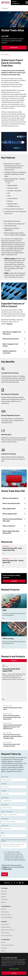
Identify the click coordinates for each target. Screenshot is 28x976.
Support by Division (6, 927)
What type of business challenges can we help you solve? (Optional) (13, 840)
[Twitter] (11, 883)
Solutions (5, 8)
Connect (9, 324)
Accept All (14, 973)
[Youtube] (20, 883)
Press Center (4, 899)
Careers (3, 942)
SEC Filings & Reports (6, 917)
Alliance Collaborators (6, 935)
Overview (3, 909)
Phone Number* (4, 804)
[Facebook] (14, 883)
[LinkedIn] (22, 883)
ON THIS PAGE (5, 54)
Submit (4, 874)
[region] (14, 964)
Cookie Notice (10, 965)
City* (2, 832)
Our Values (4, 891)
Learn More (14, 581)
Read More (14, 660)
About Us (3, 902)
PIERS (6, 273)
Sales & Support (5, 924)
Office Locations (5, 932)
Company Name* (5, 797)
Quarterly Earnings (5, 914)
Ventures (3, 896)
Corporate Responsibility (7, 945)
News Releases (5, 912)
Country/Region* (5, 818)
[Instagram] (17, 883)
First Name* (4, 783)
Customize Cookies (14, 968)
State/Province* (4, 825)
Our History (4, 894)
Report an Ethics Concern (7, 930)
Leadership (4, 948)
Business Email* (4, 776)
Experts (3, 950)
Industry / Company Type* (7, 811)
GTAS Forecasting (9, 258)
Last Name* (4, 790)
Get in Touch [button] (14, 47)
